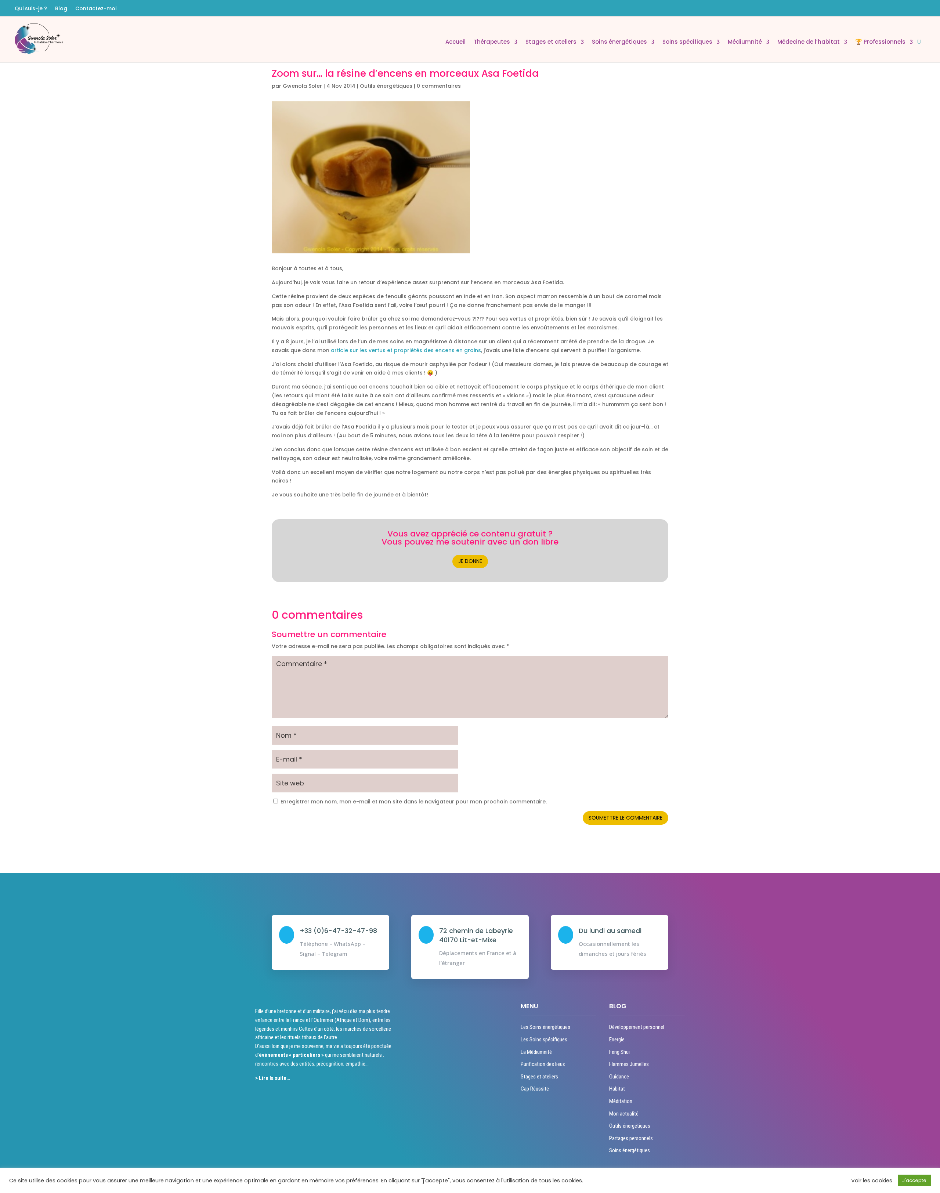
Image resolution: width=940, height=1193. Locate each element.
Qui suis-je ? (31, 9)
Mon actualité (624, 1113)
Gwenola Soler (302, 86)
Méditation (620, 1101)
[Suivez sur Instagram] (908, 8)
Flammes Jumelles (629, 1064)
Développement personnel (636, 1027)
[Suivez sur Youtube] (921, 8)
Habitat (617, 1088)
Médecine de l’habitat (808, 42)
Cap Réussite (535, 1088)
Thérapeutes (492, 42)
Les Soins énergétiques (545, 1027)
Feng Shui (619, 1052)
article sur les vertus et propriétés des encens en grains (406, 350)
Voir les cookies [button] (871, 1180)
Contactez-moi (95, 9)
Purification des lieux (543, 1064)
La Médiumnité (536, 1052)
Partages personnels (631, 1138)
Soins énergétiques (619, 42)
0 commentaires (439, 86)
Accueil (455, 42)
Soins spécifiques (687, 42)
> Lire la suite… (272, 1078)
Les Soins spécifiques (544, 1039)
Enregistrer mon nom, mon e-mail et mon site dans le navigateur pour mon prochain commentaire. (414, 801)
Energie (617, 1039)
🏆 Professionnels (880, 42)
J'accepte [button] (914, 1180)
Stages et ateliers (550, 42)
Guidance (619, 1076)
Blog (61, 9)
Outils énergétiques (386, 86)
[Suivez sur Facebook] (895, 8)
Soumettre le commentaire (625, 817)
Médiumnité (745, 42)
